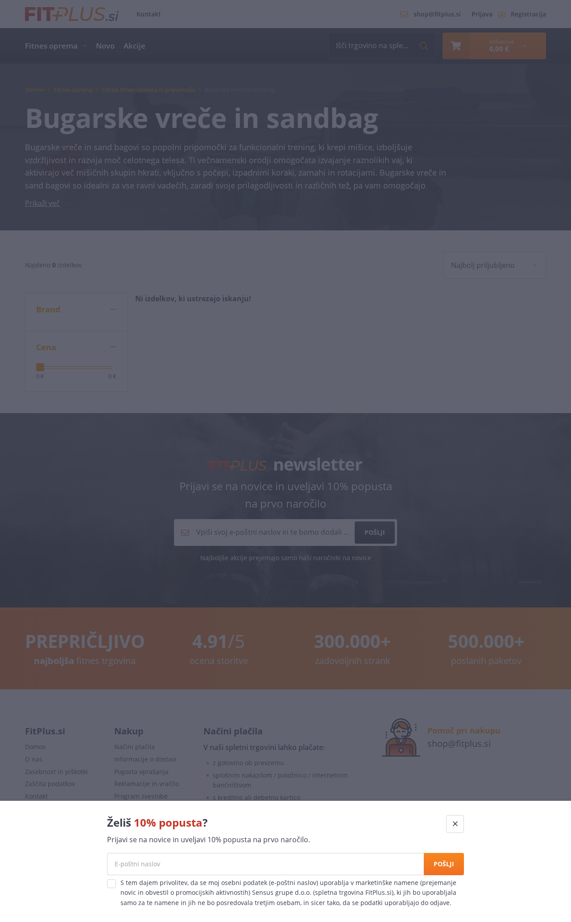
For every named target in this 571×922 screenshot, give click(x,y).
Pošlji (444, 864)
